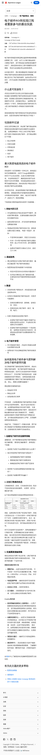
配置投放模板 (12, 670)
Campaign (13, 16)
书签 (8, 33)
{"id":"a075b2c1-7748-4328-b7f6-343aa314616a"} (22, 43)
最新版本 (10, 675)
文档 (6, 16)
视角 (7, 656)
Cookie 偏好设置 (21, 747)
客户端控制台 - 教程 (27, 16)
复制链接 (15, 33)
